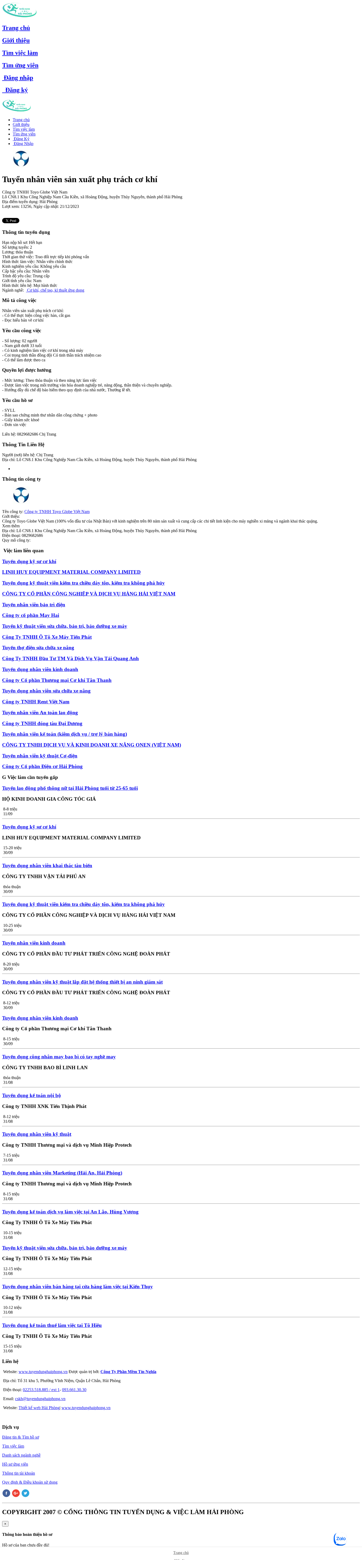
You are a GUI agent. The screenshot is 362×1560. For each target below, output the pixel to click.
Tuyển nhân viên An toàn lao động (40, 712)
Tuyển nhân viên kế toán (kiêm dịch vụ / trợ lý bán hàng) (64, 734)
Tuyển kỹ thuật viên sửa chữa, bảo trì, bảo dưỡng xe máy (64, 626)
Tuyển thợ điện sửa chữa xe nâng (38, 647)
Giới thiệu (16, 40)
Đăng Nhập (23, 143)
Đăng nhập (17, 77)
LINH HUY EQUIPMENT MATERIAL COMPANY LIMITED (71, 572)
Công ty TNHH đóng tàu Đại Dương (42, 723)
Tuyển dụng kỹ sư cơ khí (29, 561)
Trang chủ (16, 27)
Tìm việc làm (20, 52)
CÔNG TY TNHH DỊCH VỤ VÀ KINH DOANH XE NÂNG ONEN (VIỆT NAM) (91, 745)
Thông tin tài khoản (18, 1473)
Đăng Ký (21, 139)
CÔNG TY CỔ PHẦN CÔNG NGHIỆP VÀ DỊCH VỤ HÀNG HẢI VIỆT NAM (88, 594)
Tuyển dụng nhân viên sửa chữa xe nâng (46, 691)
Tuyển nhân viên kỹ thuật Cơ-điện (39, 756)
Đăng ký (15, 89)
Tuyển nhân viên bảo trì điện (33, 604)
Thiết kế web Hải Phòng (39, 1407)
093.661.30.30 (74, 1389)
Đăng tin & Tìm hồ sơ (20, 1437)
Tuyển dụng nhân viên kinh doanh (40, 669)
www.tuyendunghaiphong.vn (43, 1371)
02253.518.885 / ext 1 (41, 1389)
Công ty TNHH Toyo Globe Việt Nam (57, 511)
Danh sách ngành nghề (21, 1455)
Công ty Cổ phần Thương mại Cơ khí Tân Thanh (57, 680)
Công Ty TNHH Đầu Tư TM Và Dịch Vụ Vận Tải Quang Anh (70, 658)
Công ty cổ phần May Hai (30, 615)
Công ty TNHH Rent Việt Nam (35, 701)
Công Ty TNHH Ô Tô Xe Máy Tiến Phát (47, 637)
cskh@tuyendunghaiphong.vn (40, 1398)
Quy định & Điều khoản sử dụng (30, 1482)
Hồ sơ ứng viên (15, 1464)
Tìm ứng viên (20, 65)
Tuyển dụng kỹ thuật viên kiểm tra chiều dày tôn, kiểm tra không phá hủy (83, 583)
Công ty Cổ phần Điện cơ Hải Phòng (42, 766)
